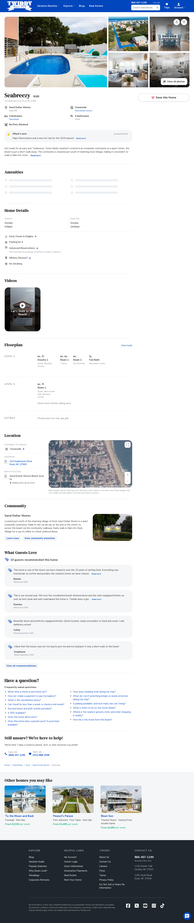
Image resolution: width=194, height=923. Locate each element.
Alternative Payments (75, 870)
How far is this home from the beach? (92, 719)
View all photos (176, 81)
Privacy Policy (106, 879)
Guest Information (73, 866)
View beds (14, 119)
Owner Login (70, 861)
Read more (81, 138)
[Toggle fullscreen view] (128, 445)
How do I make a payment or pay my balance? (32, 696)
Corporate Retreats (39, 879)
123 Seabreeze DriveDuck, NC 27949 (21, 463)
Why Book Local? (38, 870)
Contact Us (105, 861)
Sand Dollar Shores (41, 765)
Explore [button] (68, 6)
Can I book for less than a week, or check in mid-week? (36, 704)
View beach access (83, 110)
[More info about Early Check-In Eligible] (36, 236)
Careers (103, 866)
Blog (82, 6)
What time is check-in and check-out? (27, 691)
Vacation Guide (36, 861)
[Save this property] (184, 22)
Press (102, 870)
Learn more (12, 538)
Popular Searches (38, 866)
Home (7, 765)
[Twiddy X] (138, 906)
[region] (90, 464)
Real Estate (96, 6)
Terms (129, 486)
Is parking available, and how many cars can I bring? (99, 703)
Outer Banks (17, 765)
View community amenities (40, 538)
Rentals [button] (47, 6)
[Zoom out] (128, 481)
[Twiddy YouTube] (146, 906)
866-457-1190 (144, 857)
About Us (104, 857)
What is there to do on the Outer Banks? (94, 707)
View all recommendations (21, 665)
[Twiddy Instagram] (155, 906)
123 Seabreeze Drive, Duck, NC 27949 (20, 101)
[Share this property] (177, 22)
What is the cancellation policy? (24, 700)
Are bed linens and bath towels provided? (30, 708)
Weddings (34, 875)
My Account (70, 857)
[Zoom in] (128, 475)
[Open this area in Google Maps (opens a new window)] (54, 486)
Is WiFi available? (17, 712)
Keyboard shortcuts (93, 486)
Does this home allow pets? (22, 716)
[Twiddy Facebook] (129, 906)
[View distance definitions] (24, 449)
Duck (28, 765)
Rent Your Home (73, 879)
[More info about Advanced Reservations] (37, 248)
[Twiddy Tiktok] (162, 906)
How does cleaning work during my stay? (94, 691)
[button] (179, 6)
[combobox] (145, 7)
